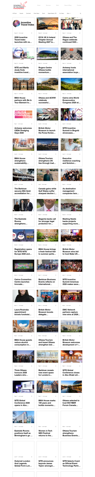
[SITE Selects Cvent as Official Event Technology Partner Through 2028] (71, 447)
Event (43, 13)
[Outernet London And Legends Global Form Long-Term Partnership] (23, 447)
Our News (61, 13)
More (68, 13)
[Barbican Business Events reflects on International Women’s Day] (47, 266)
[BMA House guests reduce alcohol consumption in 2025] (23, 326)
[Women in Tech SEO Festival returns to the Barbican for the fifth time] (47, 417)
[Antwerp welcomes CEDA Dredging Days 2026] (23, 114)
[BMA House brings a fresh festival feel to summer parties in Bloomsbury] (47, 235)
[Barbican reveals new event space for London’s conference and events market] (47, 356)
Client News (36, 13)
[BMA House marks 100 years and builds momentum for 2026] (47, 387)
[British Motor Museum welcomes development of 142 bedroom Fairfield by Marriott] (71, 326)
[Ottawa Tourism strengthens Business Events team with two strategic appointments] (71, 417)
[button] (80, 13)
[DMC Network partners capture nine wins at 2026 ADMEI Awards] (71, 296)
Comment (28, 13)
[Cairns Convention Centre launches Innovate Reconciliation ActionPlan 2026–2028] (23, 266)
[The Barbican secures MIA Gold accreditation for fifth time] (23, 175)
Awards (21, 13)
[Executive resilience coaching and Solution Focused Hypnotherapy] (71, 145)
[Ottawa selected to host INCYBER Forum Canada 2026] (71, 387)
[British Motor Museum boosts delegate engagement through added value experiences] (47, 296)
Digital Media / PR (52, 13)
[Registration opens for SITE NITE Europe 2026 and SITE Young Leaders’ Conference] (23, 235)
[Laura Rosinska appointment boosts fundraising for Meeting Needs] (23, 296)
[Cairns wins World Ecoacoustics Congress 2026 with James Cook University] (71, 84)
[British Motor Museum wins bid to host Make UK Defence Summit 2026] (71, 235)
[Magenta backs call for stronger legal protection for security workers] (47, 205)
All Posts (15, 13)
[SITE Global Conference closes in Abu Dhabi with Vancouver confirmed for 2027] (71, 356)
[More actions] (32, 33)
